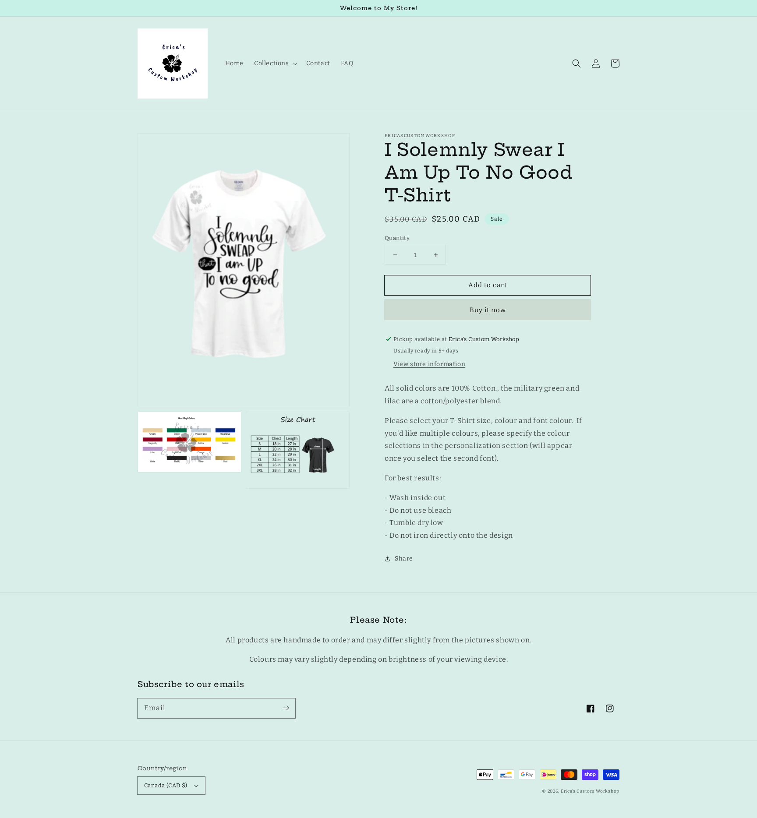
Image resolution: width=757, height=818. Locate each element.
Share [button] (404, 558)
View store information (429, 364)
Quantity (397, 238)
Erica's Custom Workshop (590, 791)
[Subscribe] (285, 708)
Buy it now (488, 310)
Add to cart (487, 285)
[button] (576, 63)
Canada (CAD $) (165, 785)
